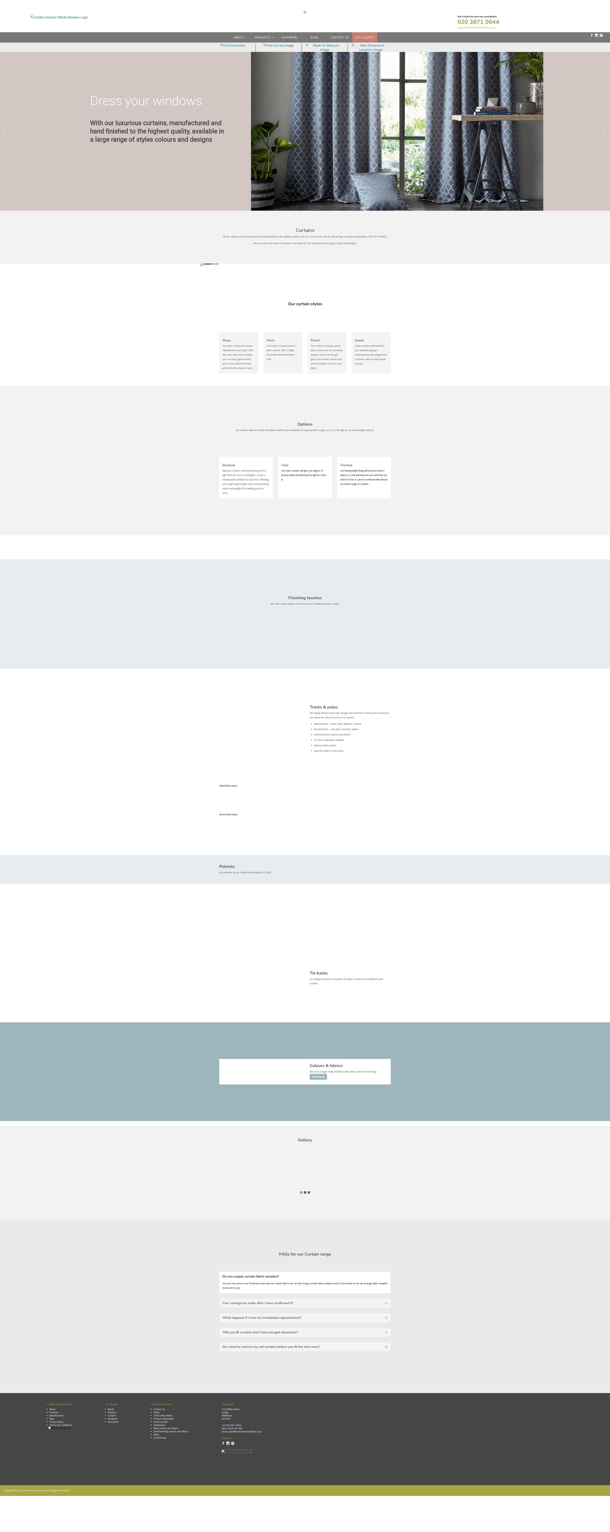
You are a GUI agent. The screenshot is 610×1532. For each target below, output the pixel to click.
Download (318, 1076)
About (239, 37)
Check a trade (160, 1421)
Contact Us (340, 37)
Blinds (111, 1409)
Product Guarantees (163, 1418)
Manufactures (56, 1415)
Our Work (289, 37)
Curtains (112, 1415)
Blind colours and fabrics (166, 1428)
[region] (305, 131)
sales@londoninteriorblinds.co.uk (477, 27)
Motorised (113, 1421)
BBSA (156, 1412)
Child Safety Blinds (162, 1415)
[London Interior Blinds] (305, 10)
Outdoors (113, 1418)
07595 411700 (234, 1428)
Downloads (159, 1425)
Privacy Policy (56, 1421)
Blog (314, 37)
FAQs (156, 1434)
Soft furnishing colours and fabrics (171, 1431)
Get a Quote (364, 37)
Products (262, 37)
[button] (4, 131)
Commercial (159, 1437)
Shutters (112, 1412)
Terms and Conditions (60, 1425)
